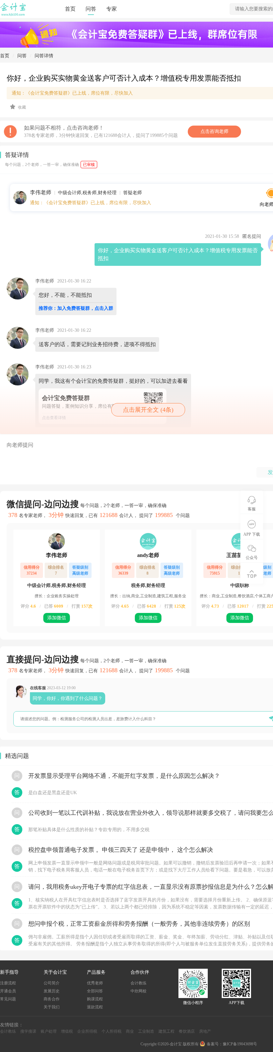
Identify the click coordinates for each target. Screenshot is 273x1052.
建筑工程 (166, 1031)
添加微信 (56, 617)
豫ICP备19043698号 (240, 1044)
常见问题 (8, 999)
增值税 (67, 1031)
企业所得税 (87, 1031)
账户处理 (49, 1031)
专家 (111, 9)
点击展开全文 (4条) (148, 409)
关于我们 (52, 1007)
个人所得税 (112, 1031)
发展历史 (52, 991)
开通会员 (8, 991)
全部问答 (95, 991)
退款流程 (95, 1007)
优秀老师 (95, 983)
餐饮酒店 (187, 1031)
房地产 (205, 1031)
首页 (70, 9)
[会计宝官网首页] (13, 14)
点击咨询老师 (214, 131)
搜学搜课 (28, 1031)
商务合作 (52, 999)
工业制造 (146, 1031)
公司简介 (52, 983)
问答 (91, 9)
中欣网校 (138, 991)
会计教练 (138, 983)
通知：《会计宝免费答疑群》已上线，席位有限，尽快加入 (90, 203)
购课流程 (95, 999)
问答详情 (44, 55)
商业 (130, 1031)
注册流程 (8, 983)
